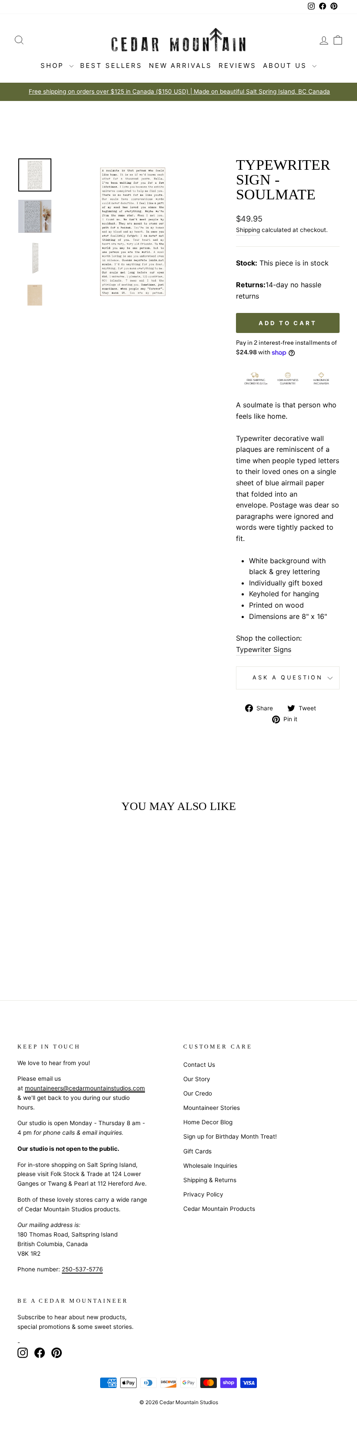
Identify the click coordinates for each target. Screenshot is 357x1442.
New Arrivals (180, 65)
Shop (53, 65)
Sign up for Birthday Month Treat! (230, 1136)
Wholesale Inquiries (210, 1165)
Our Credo (197, 1093)
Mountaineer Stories (211, 1107)
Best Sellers (111, 65)
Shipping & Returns (209, 1179)
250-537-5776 (82, 1269)
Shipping (248, 229)
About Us (286, 65)
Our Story (196, 1079)
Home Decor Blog (207, 1122)
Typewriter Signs (263, 649)
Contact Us (199, 1064)
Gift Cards (197, 1151)
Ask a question (288, 677)
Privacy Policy (203, 1194)
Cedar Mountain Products (219, 1208)
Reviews (237, 65)
